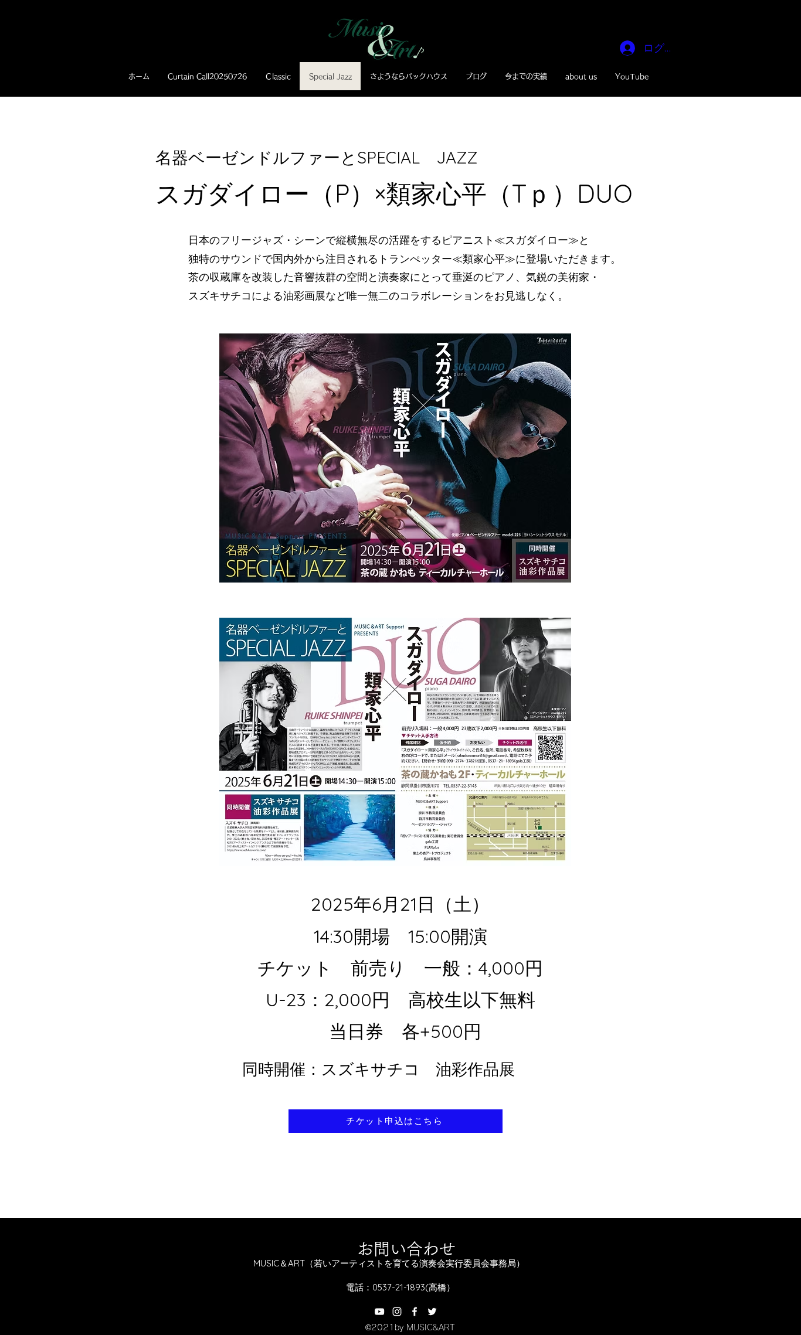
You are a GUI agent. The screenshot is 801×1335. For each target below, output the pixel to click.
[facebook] (414, 1311)
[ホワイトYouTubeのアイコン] (379, 1311)
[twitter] (432, 1311)
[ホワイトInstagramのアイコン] (397, 1311)
